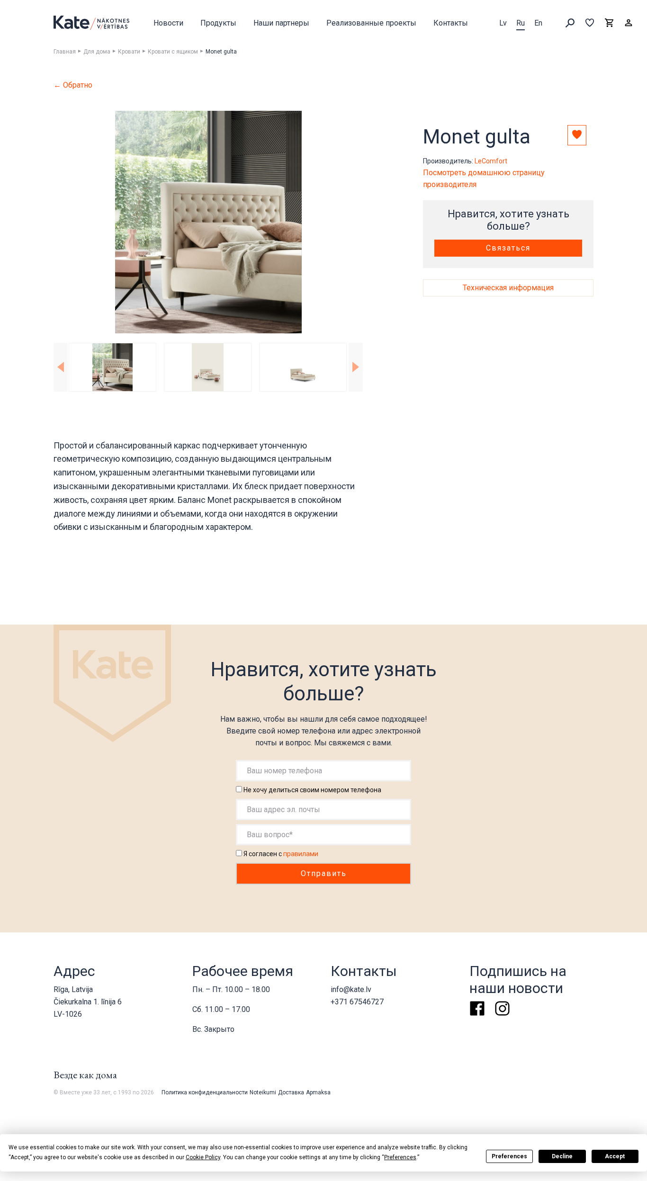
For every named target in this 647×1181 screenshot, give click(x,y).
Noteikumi (263, 1092)
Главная (65, 51)
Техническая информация (508, 287)
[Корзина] (609, 23)
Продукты (218, 22)
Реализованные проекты (371, 22)
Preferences (509, 1156)
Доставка (291, 1092)
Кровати (129, 51)
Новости (168, 22)
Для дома (96, 51)
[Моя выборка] (589, 23)
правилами (300, 854)
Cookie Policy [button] (203, 1157)
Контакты (450, 22)
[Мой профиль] (628, 23)
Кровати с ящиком (173, 51)
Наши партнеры (281, 22)
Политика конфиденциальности (205, 1092)
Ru (520, 22)
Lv (503, 22)
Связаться (508, 247)
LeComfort (491, 161)
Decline (562, 1156)
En (538, 22)
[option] (208, 222)
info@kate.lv (351, 989)
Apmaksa (318, 1092)
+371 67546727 (357, 1001)
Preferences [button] (400, 1157)
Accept (615, 1156)
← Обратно (73, 85)
